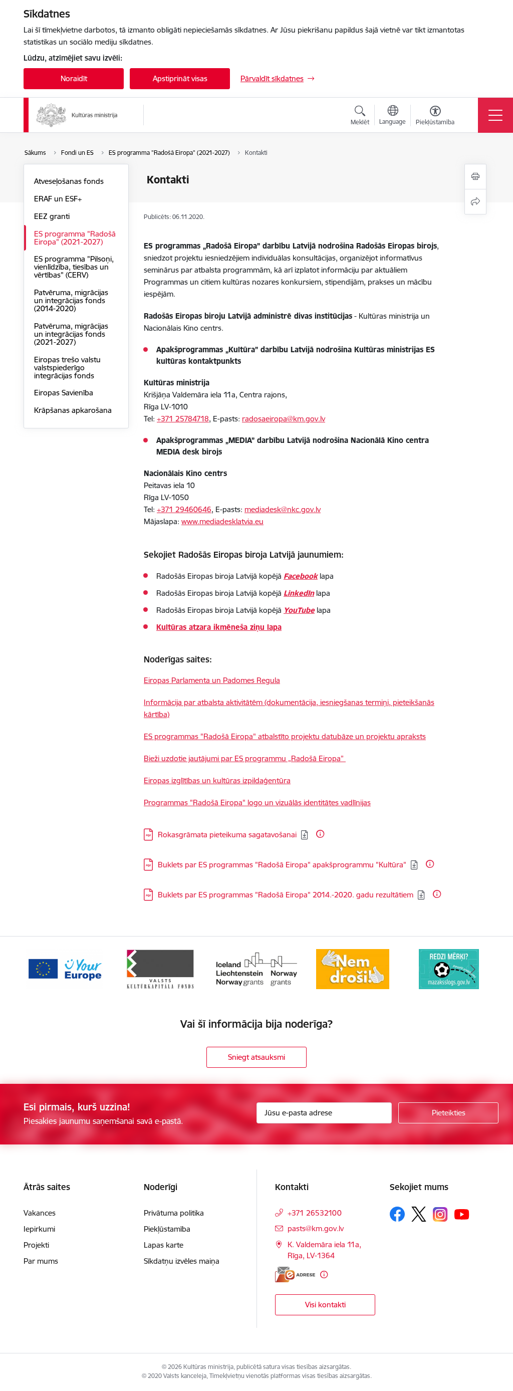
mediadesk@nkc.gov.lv (282, 509)
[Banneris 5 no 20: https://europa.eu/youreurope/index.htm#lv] (64, 968)
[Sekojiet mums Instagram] (440, 1214)
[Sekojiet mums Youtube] (461, 1214)
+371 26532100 (315, 1213)
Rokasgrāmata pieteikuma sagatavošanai (227, 834)
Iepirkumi (39, 1229)
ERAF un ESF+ (58, 198)
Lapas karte (163, 1245)
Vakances (40, 1213)
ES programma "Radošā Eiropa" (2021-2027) (75, 238)
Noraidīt (74, 78)
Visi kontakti (325, 1304)
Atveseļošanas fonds (69, 181)
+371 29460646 (184, 509)
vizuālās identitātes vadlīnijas (322, 802)
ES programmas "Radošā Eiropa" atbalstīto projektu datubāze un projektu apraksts (285, 736)
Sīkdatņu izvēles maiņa (181, 1261)
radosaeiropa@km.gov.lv (283, 418)
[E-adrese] (295, 1274)
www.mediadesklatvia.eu (222, 521)
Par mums (41, 1261)
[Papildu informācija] (320, 834)
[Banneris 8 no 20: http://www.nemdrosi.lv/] (353, 968)
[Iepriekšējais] (40, 969)
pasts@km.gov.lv (316, 1228)
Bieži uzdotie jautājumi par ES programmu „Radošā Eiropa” (245, 758)
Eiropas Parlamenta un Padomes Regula (212, 680)
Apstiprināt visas (180, 78)
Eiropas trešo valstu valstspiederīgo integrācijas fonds (67, 367)
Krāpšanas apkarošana (73, 410)
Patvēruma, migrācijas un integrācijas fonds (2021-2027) (71, 334)
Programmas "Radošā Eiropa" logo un (209, 802)
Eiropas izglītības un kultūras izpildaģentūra (217, 780)
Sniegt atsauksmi (256, 1057)
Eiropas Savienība (63, 392)
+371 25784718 (183, 418)
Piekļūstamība (167, 1229)
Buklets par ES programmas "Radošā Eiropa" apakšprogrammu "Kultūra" (282, 864)
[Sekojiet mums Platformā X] (418, 1214)
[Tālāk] (473, 969)
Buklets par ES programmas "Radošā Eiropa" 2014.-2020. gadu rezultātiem (285, 894)
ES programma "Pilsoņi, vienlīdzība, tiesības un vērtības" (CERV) (74, 267)
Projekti (36, 1245)
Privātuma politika (174, 1213)
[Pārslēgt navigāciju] (495, 115)
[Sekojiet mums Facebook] (397, 1214)
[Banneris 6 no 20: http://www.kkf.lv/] (160, 968)
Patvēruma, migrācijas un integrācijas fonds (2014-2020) (71, 300)
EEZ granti (52, 216)
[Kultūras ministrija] (77, 115)
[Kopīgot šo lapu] (475, 201)
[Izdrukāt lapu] (475, 176)
